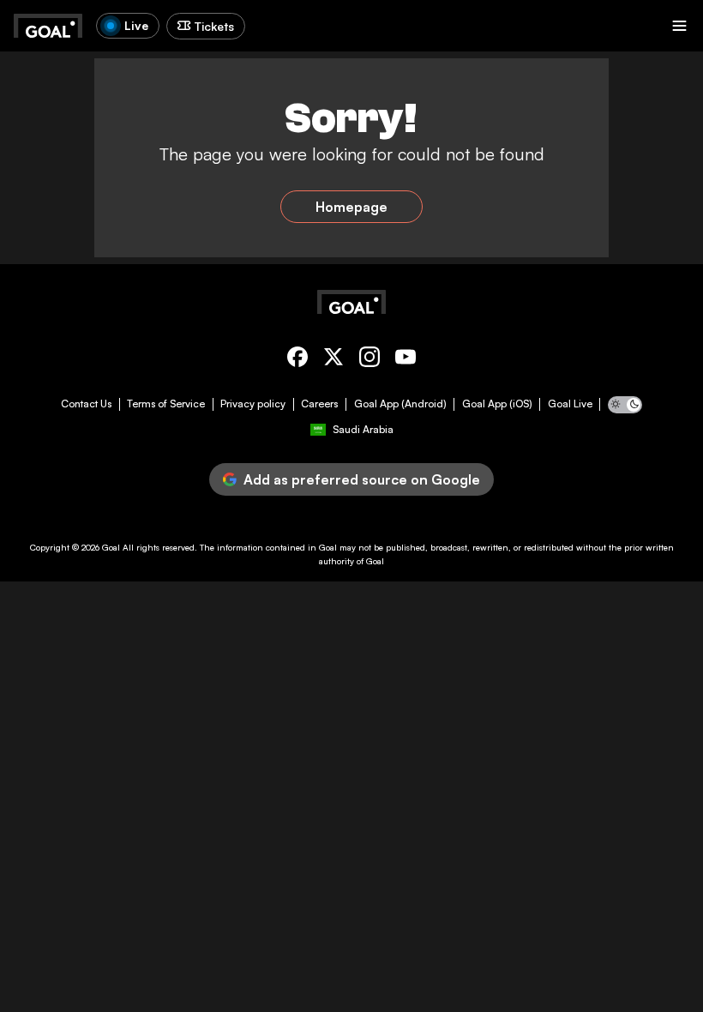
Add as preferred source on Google (361, 479)
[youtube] (405, 359)
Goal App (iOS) (497, 404)
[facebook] (297, 359)
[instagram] (369, 359)
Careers (319, 404)
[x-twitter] (333, 359)
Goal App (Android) (400, 404)
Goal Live (570, 404)
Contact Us (86, 404)
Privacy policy (252, 404)
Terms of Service (166, 404)
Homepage (351, 206)
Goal (111, 547)
